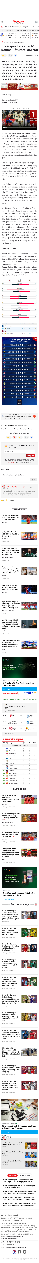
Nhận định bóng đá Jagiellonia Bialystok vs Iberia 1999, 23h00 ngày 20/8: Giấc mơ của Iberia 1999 (11, 1034)
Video (4, 649)
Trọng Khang (8, 425)
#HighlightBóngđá (22, 30)
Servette (23, 429)
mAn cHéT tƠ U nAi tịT (15, 487)
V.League (5, 699)
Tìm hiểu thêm (9, 899)
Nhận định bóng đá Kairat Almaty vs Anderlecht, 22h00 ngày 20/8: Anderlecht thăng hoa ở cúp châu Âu (11, 999)
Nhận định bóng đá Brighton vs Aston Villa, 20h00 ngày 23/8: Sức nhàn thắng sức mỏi (19, 1198)
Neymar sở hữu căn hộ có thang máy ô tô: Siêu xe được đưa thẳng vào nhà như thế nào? (10, 570)
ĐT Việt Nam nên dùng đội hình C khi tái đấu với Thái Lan (10, 834)
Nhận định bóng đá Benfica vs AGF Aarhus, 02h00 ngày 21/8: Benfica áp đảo (10, 947)
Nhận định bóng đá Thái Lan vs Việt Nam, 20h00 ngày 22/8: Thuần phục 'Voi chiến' (19, 1181)
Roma (30, 429)
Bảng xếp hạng (13, 739)
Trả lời (12, 500)
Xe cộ (4, 575)
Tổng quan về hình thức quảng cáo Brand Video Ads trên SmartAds (19, 1127)
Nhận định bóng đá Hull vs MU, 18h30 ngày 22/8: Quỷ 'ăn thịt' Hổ (11, 817)
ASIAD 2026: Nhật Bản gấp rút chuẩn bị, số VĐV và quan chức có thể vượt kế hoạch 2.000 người (11, 624)
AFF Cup (4, 522)
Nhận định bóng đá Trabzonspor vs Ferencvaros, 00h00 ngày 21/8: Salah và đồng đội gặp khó (9, 981)
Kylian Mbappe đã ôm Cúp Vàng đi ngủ (12, 1153)
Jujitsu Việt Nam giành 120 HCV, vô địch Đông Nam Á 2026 (10, 534)
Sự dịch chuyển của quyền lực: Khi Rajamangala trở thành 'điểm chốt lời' (10, 798)
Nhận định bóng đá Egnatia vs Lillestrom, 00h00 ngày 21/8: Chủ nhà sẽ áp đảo (10, 931)
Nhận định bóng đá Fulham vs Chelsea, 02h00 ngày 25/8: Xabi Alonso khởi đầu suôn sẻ (19, 1204)
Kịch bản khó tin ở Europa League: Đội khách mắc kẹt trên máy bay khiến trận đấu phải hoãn (11, 1052)
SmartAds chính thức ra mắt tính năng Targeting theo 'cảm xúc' (19, 894)
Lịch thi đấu (11, 693)
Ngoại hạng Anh (7, 557)
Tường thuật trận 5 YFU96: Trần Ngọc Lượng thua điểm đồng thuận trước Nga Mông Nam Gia (10, 853)
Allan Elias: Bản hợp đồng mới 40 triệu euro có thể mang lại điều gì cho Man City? (10, 551)
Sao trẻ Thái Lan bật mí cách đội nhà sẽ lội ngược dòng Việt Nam (10, 587)
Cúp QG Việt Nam (14, 699)
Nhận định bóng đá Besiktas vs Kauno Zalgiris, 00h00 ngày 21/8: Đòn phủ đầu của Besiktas (10, 964)
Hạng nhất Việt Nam (27, 699)
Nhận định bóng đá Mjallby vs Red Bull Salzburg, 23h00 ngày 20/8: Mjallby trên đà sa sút (10, 1017)
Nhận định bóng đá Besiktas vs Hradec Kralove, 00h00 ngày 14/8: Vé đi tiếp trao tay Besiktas (10, 1085)
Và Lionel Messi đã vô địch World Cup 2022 (12, 1162)
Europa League (19, 42)
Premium (15, 27)
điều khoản (11, 462)
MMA (3, 859)
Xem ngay (7, 689)
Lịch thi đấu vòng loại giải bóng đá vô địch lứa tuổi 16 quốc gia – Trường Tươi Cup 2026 (11, 605)
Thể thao (5, 539)
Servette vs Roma (11, 429)
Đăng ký (30, 456)
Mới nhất (8, 27)
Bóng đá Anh (26, 27)
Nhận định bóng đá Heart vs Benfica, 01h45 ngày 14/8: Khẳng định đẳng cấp (11, 1069)
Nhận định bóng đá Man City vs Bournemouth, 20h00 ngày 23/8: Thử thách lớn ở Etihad (20, 1192)
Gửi (33, 480)
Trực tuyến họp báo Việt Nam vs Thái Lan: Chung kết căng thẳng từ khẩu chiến (11, 644)
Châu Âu (8, 42)
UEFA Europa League (19, 746)
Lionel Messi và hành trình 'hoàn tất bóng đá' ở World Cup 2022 (12, 1143)
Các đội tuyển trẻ (8, 610)
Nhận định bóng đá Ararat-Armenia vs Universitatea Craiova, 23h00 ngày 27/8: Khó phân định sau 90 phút (10, 915)
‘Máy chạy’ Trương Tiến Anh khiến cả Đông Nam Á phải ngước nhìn (11, 517)
